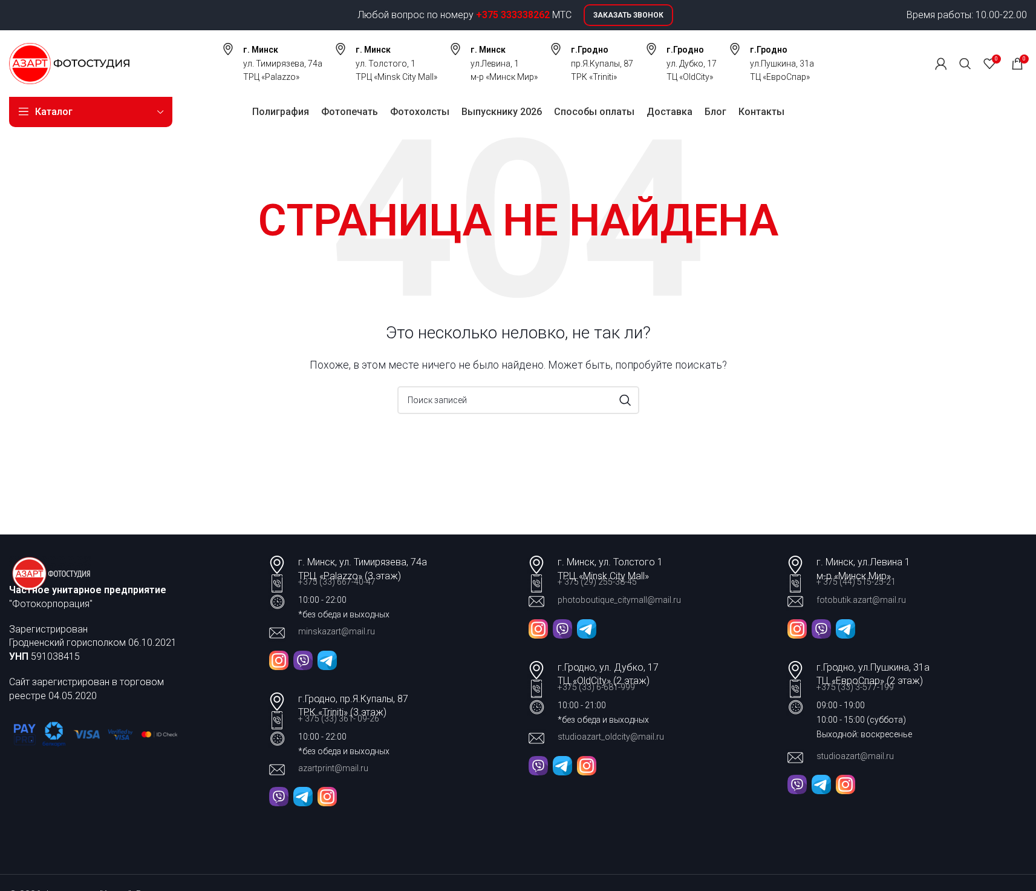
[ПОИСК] (625, 400)
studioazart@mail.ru (855, 756)
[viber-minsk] (303, 659)
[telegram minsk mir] (845, 628)
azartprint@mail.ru (333, 768)
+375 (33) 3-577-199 (856, 687)
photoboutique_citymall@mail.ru (619, 600)
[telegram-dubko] (303, 796)
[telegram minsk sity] (587, 628)
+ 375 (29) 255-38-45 (597, 582)
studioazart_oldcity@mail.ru (611, 736)
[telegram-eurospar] (821, 784)
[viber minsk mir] (821, 628)
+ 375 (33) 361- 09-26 (338, 718)
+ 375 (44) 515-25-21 (856, 582)
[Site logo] (69, 62)
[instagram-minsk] (279, 659)
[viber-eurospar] (797, 784)
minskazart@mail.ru (336, 631)
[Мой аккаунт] (941, 63)
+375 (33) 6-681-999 (596, 687)
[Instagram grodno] (327, 796)
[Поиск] (965, 63)
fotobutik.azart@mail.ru (861, 600)
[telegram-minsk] (327, 659)
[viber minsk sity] (562, 628)
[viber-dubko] (279, 796)
